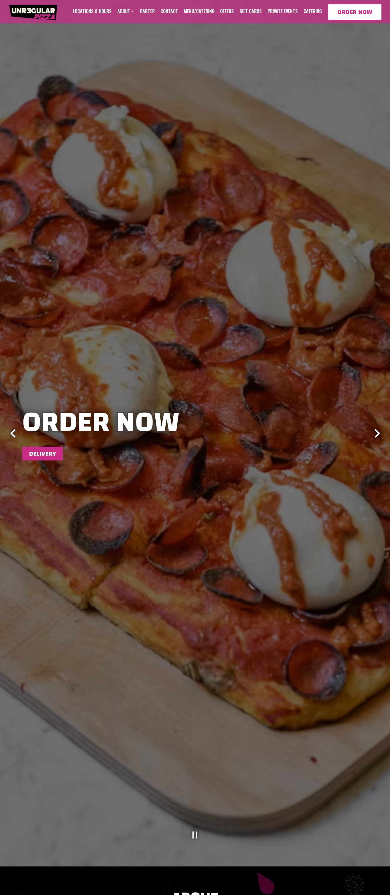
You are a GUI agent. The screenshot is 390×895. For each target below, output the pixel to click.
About (126, 11)
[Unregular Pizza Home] (34, 11)
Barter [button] (147, 11)
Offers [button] (227, 11)
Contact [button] (169, 11)
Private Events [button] (283, 11)
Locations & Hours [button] (92, 11)
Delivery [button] (42, 453)
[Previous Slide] (13, 433)
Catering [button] (312, 11)
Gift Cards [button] (251, 11)
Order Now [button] (354, 12)
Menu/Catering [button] (199, 11)
